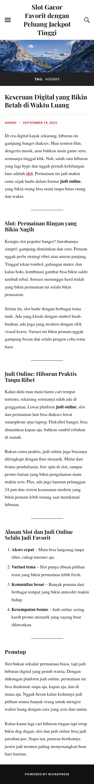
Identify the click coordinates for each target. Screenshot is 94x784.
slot (29, 173)
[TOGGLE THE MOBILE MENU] (8, 20)
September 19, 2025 (40, 122)
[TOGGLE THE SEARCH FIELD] (86, 20)
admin (11, 122)
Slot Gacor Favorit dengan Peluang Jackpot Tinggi (47, 20)
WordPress (58, 774)
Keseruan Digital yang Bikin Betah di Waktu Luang (46, 100)
